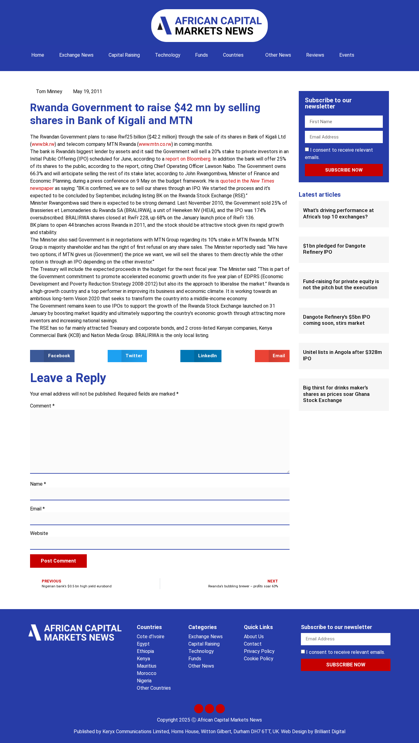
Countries (233, 55)
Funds (201, 55)
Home (37, 55)
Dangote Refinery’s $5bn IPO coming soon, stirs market (336, 320)
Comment (42, 406)
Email (37, 508)
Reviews (315, 55)
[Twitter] (198, 708)
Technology (167, 55)
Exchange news (76, 55)
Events (346, 55)
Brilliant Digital (329, 731)
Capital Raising (124, 55)
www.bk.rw (43, 144)
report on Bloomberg (188, 159)
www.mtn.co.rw (155, 144)
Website (39, 533)
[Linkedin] (220, 708)
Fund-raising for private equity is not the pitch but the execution (341, 284)
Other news (278, 55)
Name (38, 484)
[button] (370, 52)
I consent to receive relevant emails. (345, 652)
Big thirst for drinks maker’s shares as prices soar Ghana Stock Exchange (336, 394)
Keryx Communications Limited (135, 731)
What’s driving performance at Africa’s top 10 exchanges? (338, 213)
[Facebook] (209, 708)
